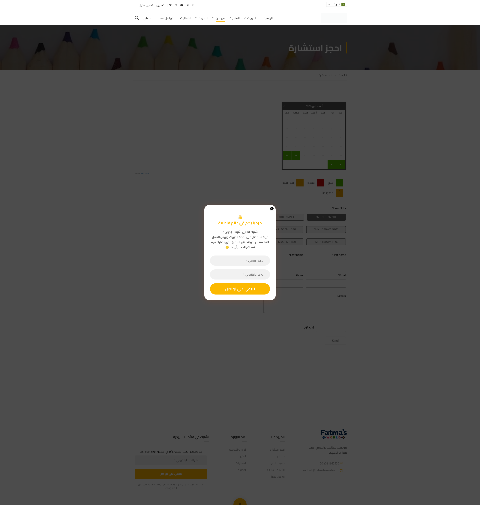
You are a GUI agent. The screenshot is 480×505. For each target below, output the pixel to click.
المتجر (236, 18)
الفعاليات (185, 18)
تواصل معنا (166, 18)
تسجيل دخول (146, 5)
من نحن (220, 18)
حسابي (147, 18)
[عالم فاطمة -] (332, 18)
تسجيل (160, 5)
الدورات (251, 18)
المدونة (203, 18)
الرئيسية (268, 18)
